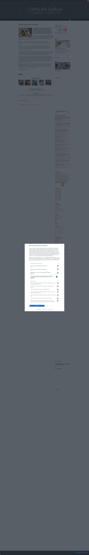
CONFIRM (37, 305)
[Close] (62, 246)
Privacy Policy (50, 309)
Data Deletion (38, 309)
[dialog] (44, 277)
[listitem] (44, 263)
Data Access (44, 309)
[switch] (57, 265)
